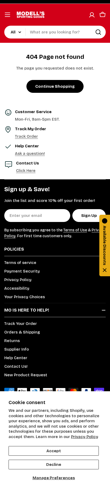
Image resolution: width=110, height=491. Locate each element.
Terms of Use (75, 230)
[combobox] (55, 32)
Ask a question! (30, 153)
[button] (104, 245)
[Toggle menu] (7, 14)
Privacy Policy (84, 436)
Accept (53, 450)
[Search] (98, 32)
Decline (53, 464)
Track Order (26, 136)
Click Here (26, 170)
